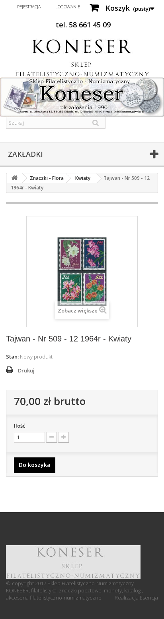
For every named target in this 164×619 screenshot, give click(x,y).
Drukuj (26, 370)
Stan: (12, 356)
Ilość (19, 425)
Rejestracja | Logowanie (48, 7)
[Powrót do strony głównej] (14, 178)
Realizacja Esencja (136, 597)
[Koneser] (82, 58)
